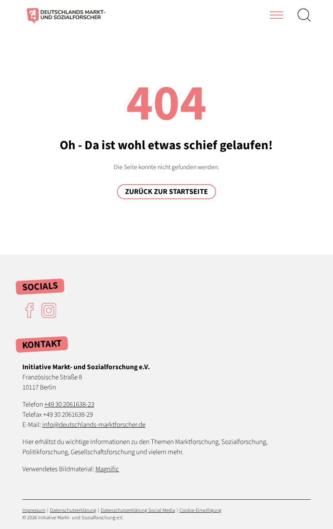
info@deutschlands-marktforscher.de (93, 425)
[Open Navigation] (276, 15)
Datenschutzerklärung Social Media (138, 510)
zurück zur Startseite (166, 191)
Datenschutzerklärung (73, 510)
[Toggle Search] (304, 15)
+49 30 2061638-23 (69, 404)
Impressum (33, 510)
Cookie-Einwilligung (200, 510)
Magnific (107, 469)
